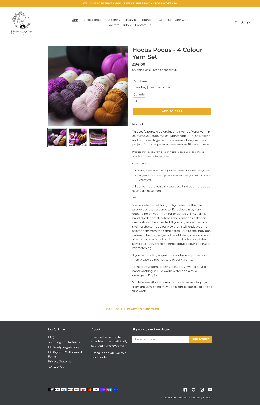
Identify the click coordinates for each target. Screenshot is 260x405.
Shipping (138, 70)
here (157, 190)
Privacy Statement (61, 361)
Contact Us (56, 366)
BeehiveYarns (179, 397)
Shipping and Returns (64, 342)
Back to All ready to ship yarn (132, 309)
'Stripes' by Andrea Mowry (156, 156)
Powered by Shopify (200, 397)
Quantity (139, 94)
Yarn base (140, 81)
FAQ (51, 337)
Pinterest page (198, 144)
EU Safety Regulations (63, 347)
